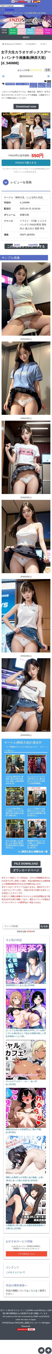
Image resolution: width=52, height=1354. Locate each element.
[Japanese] (13, 1)
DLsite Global (47, 31)
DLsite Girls (21, 31)
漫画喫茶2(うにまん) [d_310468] (20, 985)
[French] (32, 1)
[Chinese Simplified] (22, 1)
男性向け (42, 86)
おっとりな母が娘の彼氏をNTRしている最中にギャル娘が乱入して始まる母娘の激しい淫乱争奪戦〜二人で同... (26, 1033)
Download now (26, 106)
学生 (48, 84)
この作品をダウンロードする (26, 246)
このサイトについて (15, 1272)
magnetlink (33, 245)
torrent (17, 245)
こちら (32, 1290)
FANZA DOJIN (4, 31)
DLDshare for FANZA (13, 44)
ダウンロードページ (26, 870)
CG (44, 44)
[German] (35, 1)
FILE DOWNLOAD (26, 863)
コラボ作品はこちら (26, 1254)
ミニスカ (42, 84)
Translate (9, 9)
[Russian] (25, 1)
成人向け (33, 86)
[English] (16, 1)
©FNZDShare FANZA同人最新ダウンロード (21, 1323)
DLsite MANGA (30, 31)
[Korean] (29, 1)
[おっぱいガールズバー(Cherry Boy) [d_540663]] (43, 76)
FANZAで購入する (26, 162)
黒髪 (48, 86)
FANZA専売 (10, 84)
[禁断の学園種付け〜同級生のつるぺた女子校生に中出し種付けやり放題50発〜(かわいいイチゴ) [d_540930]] (9, 76)
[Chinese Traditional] (19, 1)
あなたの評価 (24, 70)
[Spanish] (38, 1)
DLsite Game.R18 (39, 31)
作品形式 (31, 44)
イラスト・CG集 (22, 84)
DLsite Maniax (13, 31)
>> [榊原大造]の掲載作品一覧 (33, 851)
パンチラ (33, 84)
